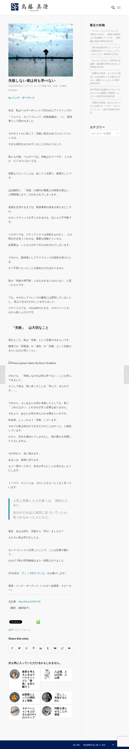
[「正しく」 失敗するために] (126, 374)
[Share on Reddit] (62, 648)
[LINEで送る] (38, 621)
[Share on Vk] (55, 648)
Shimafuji (12, 90)
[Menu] (119, 7)
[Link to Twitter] (113, 744)
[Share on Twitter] (19, 648)
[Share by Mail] (69, 648)
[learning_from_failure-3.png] (40, 50)
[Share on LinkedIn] (40, 648)
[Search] (111, 7)
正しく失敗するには (33, 573)
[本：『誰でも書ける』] (2, 374)
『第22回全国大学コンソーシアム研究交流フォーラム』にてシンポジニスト (105, 50)
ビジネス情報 (40, 86)
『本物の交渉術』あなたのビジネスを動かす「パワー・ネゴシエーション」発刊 (105, 106)
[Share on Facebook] (12, 648)
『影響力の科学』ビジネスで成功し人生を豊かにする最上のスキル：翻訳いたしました (105, 76)
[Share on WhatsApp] (26, 648)
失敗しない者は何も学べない (32, 80)
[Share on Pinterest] (33, 648)
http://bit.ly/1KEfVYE (29, 601)
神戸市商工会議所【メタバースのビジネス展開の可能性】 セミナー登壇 (105, 93)
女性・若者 (52, 86)
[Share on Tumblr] (47, 648)
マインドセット (23, 630)
